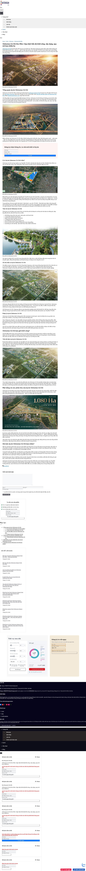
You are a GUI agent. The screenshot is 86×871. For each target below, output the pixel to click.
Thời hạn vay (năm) (14, 653)
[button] (1, 7)
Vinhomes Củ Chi (7, 48)
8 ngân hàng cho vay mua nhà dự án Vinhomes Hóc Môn (11, 577)
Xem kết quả (17, 669)
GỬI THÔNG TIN (64, 652)
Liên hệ (8, 24)
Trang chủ (5, 17)
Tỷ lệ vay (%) (12, 648)
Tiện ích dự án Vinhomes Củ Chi (15, 530)
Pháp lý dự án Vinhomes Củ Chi (15, 534)
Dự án (4, 29)
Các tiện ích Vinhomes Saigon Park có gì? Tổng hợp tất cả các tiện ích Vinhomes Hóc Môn (12, 585)
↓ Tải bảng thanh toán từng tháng (37, 669)
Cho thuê (5, 32)
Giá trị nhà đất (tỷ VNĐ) (14, 642)
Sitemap (8, 19)
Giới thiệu (8, 22)
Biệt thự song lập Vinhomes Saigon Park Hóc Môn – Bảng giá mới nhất (12, 556)
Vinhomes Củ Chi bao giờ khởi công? (13, 535)
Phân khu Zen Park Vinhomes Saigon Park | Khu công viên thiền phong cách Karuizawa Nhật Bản (13, 594)
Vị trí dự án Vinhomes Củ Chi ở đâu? (16, 528)
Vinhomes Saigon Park (34, 93)
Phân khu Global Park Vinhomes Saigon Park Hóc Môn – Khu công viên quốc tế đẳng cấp (12, 617)
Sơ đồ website (4, 716)
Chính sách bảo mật (11, 27)
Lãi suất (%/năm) (13, 659)
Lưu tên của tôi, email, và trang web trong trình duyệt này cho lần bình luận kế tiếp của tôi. (27, 492)
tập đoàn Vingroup (9, 94)
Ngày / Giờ (54, 647)
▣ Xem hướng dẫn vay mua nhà (35, 671)
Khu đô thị (6, 466)
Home (4, 41)
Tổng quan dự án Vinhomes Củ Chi (12, 527)
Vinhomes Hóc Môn (18, 41)
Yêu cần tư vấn (13, 518)
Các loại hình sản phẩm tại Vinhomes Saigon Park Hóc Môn (12, 570)
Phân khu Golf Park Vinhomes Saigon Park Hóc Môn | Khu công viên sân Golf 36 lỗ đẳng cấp (12, 602)
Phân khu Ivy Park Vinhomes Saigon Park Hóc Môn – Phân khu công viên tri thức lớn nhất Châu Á (13, 626)
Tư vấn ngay (21, 840)
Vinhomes (11, 41)
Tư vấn (30, 155)
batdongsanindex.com (14, 95)
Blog (4, 34)
